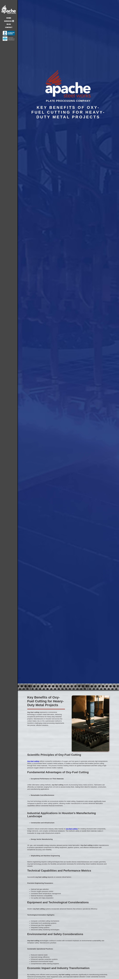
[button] (8, 21)
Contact (8, 27)
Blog (9, 24)
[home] (8, 9)
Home (8, 18)
